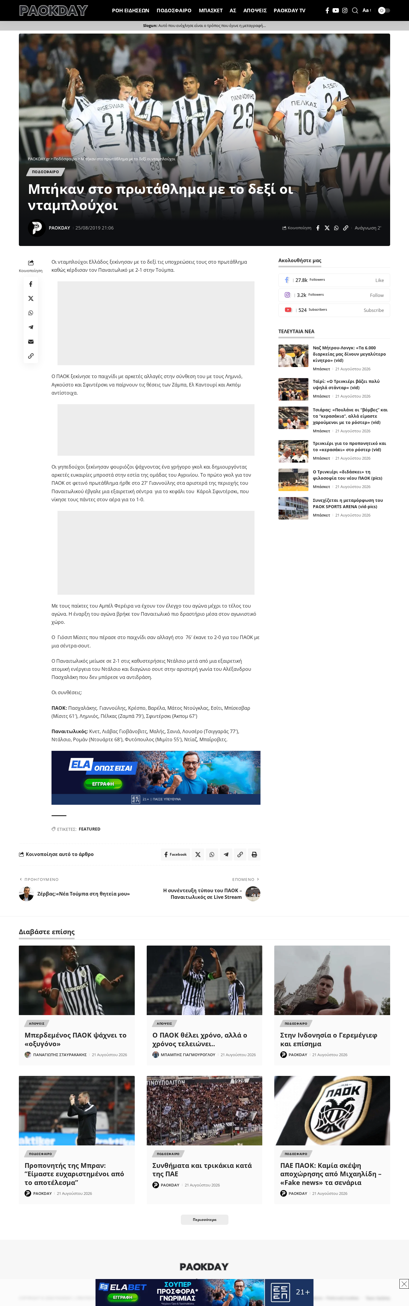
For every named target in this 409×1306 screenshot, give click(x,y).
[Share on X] (327, 228)
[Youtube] (334, 310)
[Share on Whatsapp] (336, 228)
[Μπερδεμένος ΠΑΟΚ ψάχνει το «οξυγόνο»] (77, 980)
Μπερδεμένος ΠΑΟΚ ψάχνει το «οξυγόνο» (76, 1039)
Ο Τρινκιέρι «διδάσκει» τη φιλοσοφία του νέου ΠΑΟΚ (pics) (347, 475)
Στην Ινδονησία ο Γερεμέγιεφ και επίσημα (328, 1039)
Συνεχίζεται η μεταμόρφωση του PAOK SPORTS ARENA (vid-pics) (348, 503)
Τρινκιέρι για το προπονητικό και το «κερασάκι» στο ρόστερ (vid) (349, 446)
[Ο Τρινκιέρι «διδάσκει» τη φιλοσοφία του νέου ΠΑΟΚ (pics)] (293, 480)
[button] (355, 10)
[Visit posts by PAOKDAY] (37, 228)
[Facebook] (327, 10)
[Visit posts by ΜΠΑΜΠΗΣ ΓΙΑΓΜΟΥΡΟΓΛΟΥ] (155, 1054)
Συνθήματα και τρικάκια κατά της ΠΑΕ (202, 1169)
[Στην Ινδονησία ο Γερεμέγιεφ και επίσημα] (332, 980)
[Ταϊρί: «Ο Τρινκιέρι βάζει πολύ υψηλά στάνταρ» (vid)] (293, 389)
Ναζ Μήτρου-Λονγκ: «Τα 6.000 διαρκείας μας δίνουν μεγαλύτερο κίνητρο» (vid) (349, 354)
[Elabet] (155, 777)
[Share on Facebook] (317, 228)
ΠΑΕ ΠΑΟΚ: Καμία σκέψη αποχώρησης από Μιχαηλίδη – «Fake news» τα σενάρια (330, 1174)
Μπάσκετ (321, 369)
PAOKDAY (59, 228)
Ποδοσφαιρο (45, 172)
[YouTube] (336, 10)
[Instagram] (345, 10)
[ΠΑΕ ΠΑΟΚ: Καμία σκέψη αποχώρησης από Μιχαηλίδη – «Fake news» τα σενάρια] (332, 1110)
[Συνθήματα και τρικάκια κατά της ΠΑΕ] (205, 1110)
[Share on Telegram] (31, 327)
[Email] (31, 341)
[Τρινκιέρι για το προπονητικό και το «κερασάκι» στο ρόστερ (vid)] (293, 451)
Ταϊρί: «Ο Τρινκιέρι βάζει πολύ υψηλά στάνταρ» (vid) (346, 384)
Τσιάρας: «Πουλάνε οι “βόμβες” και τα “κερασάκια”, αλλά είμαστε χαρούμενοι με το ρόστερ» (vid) (350, 416)
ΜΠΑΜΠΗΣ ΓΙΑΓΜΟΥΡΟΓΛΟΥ (188, 1054)
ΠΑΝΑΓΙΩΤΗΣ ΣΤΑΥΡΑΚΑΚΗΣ (60, 1054)
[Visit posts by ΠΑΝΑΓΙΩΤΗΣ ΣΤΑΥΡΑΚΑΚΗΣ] (28, 1054)
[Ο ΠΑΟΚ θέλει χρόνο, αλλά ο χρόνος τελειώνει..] (205, 980)
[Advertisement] (157, 323)
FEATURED (89, 829)
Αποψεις (36, 1023)
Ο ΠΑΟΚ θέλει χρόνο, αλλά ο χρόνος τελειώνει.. (199, 1039)
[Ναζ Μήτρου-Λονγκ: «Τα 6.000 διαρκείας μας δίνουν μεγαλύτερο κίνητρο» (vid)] (293, 356)
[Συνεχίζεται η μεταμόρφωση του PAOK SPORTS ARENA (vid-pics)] (293, 508)
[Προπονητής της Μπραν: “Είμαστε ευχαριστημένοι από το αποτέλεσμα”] (77, 1110)
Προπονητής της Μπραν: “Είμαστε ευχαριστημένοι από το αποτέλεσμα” (74, 1174)
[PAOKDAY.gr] (54, 10)
